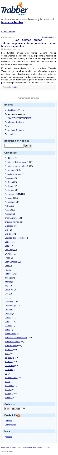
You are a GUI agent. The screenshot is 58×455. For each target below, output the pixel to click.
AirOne (8, 206)
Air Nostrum (10, 202)
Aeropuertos (10, 170)
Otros (7, 322)
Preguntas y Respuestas (15, 130)
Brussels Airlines (12, 222)
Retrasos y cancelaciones (16, 338)
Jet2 (6, 286)
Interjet (8, 282)
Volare (7, 381)
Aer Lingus (9, 158)
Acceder (8, 437)
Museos (8, 314)
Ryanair (8, 350)
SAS (7, 354)
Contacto (47, 447)
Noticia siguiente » (49, 37)
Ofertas (8, 318)
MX (9, 118)
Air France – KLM (12, 194)
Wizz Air (8, 397)
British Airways (11, 218)
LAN (7, 294)
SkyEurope (9, 358)
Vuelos (8, 110)
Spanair (8, 362)
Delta (7, 246)
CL (26, 118)
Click (7, 230)
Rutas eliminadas (12, 342)
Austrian (8, 214)
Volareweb (9, 385)
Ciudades (9, 226)
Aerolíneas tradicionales (15, 166)
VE (13, 118)
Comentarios (10, 425)
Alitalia (8, 210)
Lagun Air (9, 290)
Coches (22, 110)
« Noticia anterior (8, 37)
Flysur (7, 258)
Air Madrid (9, 198)
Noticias (8, 421)
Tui (6, 373)
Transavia (9, 370)
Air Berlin (9, 182)
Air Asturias (10, 178)
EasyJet (8, 250)
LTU (6, 298)
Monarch (8, 310)
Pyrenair (8, 326)
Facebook (9, 134)
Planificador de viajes (14, 122)
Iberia (7, 278)
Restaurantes (10, 334)
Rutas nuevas (11, 346)
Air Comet (9, 186)
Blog (7, 126)
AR (30, 118)
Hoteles (15, 87)
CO (17, 118)
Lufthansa (9, 302)
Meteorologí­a (10, 306)
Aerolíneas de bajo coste (15, 162)
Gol (6, 266)
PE (22, 118)
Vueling (8, 393)
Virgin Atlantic (11, 377)
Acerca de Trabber (8, 447)
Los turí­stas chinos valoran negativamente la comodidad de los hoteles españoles (28, 43)
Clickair (8, 234)
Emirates (8, 254)
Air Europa (9, 190)
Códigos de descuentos (15, 238)
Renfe (7, 330)
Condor (8, 242)
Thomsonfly (10, 366)
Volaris (8, 389)
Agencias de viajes (13, 174)
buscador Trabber (12, 22)
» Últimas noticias (8, 32)
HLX (7, 270)
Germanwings (11, 262)
